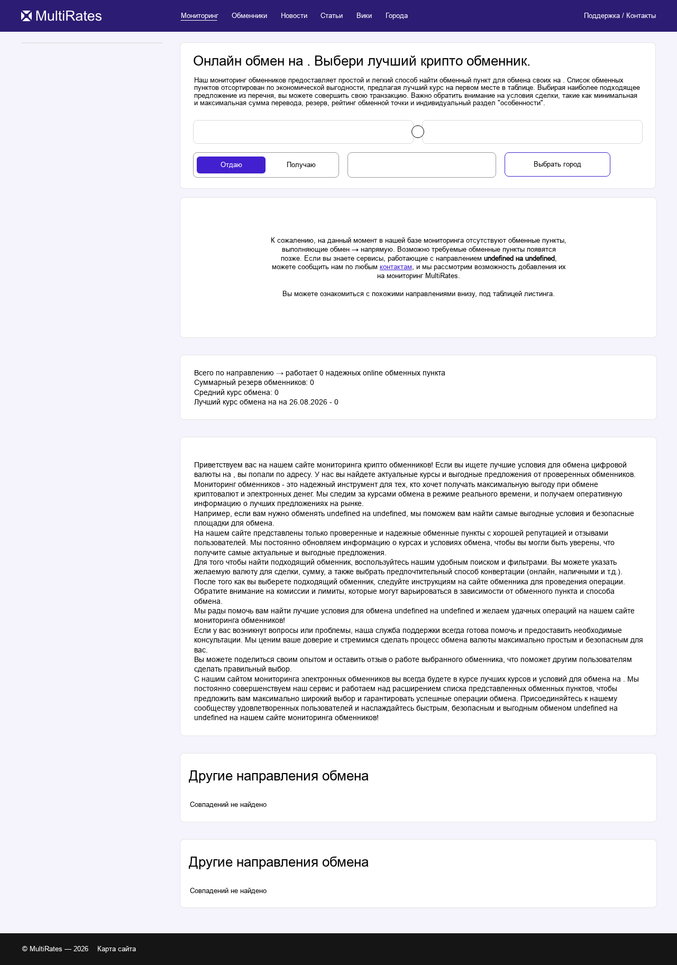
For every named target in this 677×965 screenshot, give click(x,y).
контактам (396, 267)
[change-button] (417, 131)
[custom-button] (303, 132)
